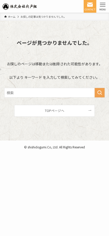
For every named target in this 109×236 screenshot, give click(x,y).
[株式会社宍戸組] (19, 6)
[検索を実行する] (100, 92)
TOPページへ (54, 110)
